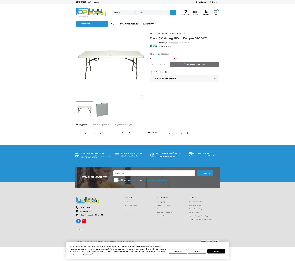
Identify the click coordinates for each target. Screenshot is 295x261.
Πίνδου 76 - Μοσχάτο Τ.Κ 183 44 (91, 215)
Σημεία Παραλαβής (130, 205)
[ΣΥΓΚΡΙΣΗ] (166, 72)
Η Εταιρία (213, 2)
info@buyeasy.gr (93, 2)
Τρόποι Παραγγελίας (196, 202)
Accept (216, 251)
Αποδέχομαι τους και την (143, 180)
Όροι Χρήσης (161, 202)
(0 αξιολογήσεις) (184, 42)
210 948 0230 (81, 2)
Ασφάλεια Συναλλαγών (165, 212)
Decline (197, 251)
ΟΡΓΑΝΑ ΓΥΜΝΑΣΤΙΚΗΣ (129, 24)
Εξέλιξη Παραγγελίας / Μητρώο (199, 216)
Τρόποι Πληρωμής (195, 205)
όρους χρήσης (134, 180)
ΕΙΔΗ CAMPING (149, 24)
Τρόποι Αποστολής (195, 209)
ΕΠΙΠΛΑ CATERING (176, 33)
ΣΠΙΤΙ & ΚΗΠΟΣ (162, 33)
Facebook (79, 230)
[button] (92, 24)
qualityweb (130, 242)
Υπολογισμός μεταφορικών (164, 78)
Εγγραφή (203, 173)
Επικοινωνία (164, 24)
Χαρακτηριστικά (101, 124)
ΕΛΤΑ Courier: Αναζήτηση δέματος (200, 219)
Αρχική (113, 24)
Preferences (178, 251)
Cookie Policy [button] (137, 251)
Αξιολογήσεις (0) (124, 124)
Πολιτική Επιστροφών (164, 209)
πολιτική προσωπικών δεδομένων (156, 180)
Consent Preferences (164, 216)
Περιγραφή (82, 124)
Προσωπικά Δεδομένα (164, 205)
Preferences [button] (88, 254)
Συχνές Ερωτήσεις (202, 2)
